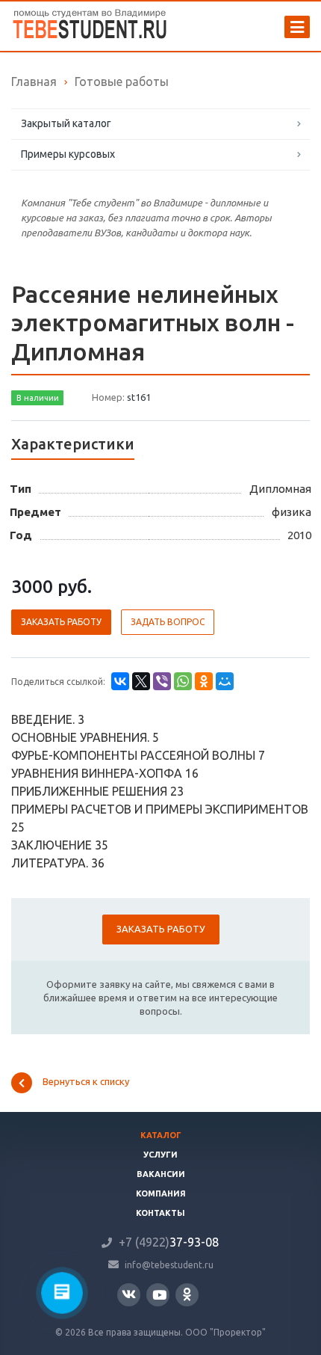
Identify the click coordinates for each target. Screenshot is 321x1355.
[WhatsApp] (183, 681)
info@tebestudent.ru (169, 1264)
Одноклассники (187, 1294)
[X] (141, 681)
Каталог (160, 1135)
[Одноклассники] (204, 681)
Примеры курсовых (68, 154)
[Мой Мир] (225, 681)
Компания (161, 1193)
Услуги (160, 1154)
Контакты (160, 1212)
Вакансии (161, 1174)
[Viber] (162, 681)
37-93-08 (169, 1242)
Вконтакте (128, 1294)
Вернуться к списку (86, 1081)
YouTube (157, 1294)
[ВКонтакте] (120, 681)
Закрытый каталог (66, 123)
